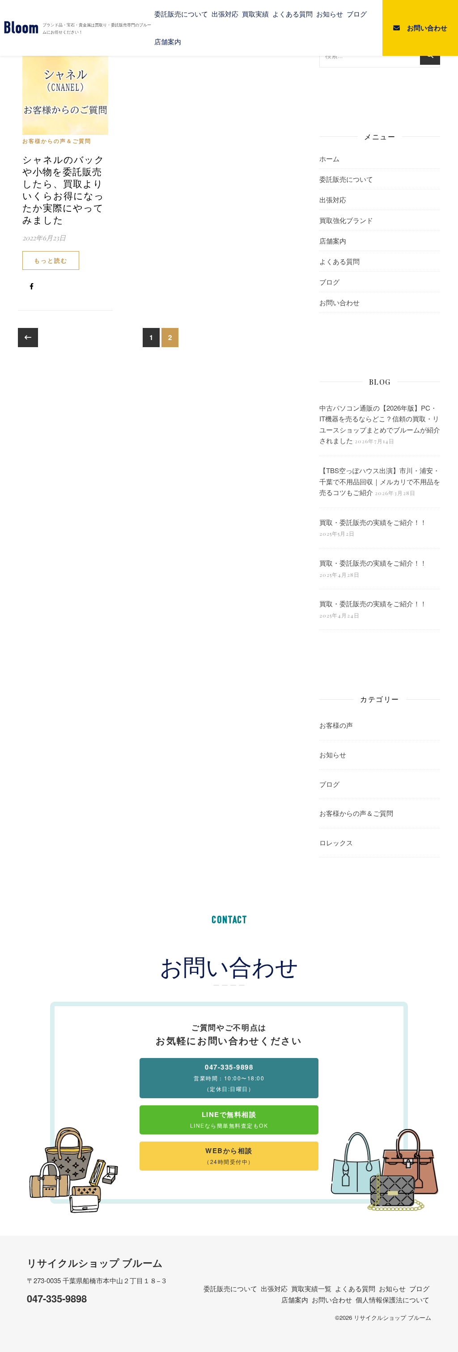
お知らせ (329, 13)
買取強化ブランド (346, 220)
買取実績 (255, 13)
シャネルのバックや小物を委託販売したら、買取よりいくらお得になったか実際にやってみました (63, 189)
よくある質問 (292, 13)
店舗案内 (167, 41)
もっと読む (51, 260)
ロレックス (336, 842)
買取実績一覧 (311, 1288)
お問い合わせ (339, 302)
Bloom (21, 28)
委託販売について (181, 13)
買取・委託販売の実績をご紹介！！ (373, 522)
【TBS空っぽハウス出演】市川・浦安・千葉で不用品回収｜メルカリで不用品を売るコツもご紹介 (379, 481)
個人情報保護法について (392, 1299)
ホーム (329, 158)
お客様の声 (336, 725)
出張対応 (225, 13)
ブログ (357, 13)
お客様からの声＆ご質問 (56, 141)
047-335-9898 (57, 1298)
